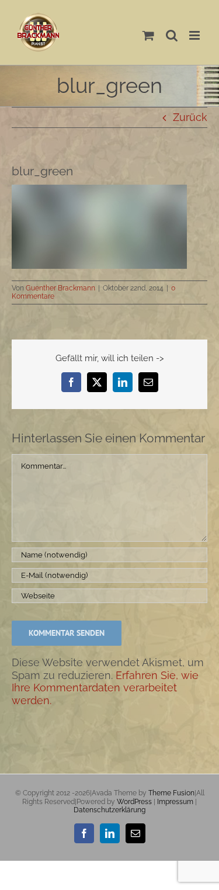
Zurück (190, 117)
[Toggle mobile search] (172, 35)
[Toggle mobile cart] (148, 35)
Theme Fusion (171, 793)
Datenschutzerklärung (109, 810)
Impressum (175, 802)
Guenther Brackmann (60, 288)
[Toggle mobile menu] (195, 35)
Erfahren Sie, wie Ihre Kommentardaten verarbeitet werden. (105, 688)
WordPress (134, 802)
